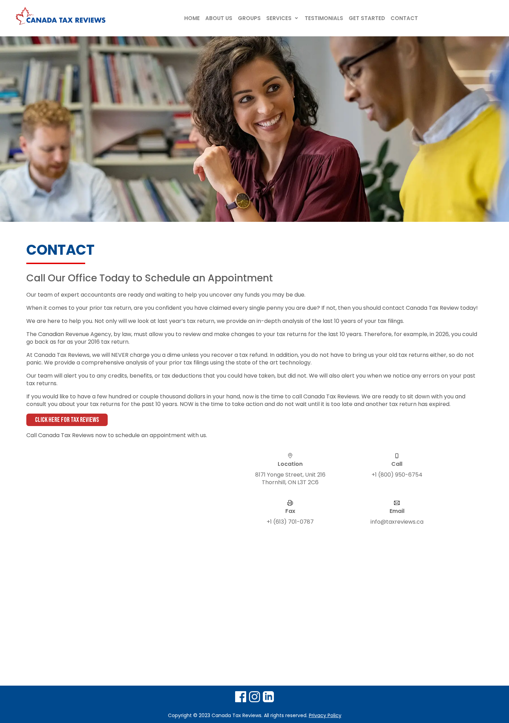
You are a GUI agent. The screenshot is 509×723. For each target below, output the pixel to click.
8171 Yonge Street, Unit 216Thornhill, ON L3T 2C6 (290, 478)
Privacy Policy (325, 715)
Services (279, 18)
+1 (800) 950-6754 (397, 475)
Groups (249, 18)
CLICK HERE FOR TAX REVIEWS (67, 420)
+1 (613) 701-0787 (290, 522)
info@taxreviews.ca (396, 522)
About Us (218, 18)
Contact (404, 18)
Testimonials (324, 18)
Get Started (367, 18)
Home (192, 18)
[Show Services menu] (296, 18)
